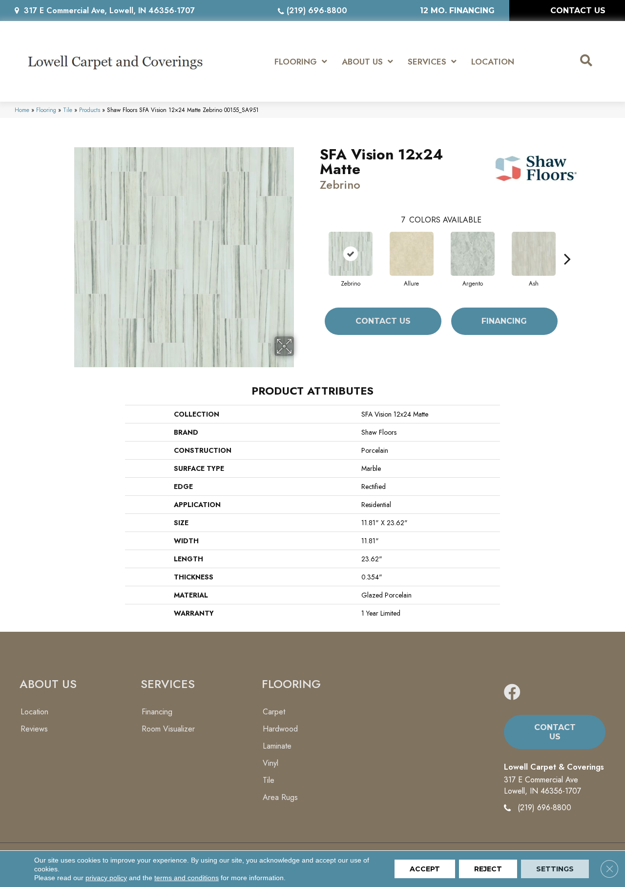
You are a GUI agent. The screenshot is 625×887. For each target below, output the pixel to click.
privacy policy (106, 878)
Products (89, 110)
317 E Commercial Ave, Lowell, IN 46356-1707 (109, 10)
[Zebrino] (350, 253)
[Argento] (472, 253)
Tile (67, 110)
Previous (315, 244)
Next (567, 244)
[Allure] (411, 253)
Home (22, 110)
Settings (555, 869)
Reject (488, 869)
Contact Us (383, 321)
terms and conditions (186, 878)
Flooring (46, 110)
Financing (504, 321)
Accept (425, 869)
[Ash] (533, 253)
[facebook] (512, 693)
